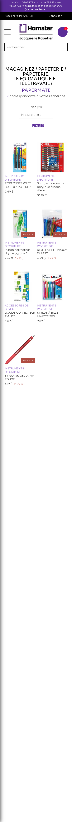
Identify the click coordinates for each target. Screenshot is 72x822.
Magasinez (20, 69)
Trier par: (36, 107)
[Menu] (7, 31)
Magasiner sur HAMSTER (18, 15)
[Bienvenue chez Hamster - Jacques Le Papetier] (36, 32)
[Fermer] (69, 6)
